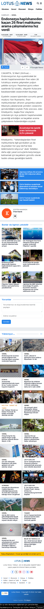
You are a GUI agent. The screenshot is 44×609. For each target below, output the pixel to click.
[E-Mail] (15, 216)
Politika (39, 9)
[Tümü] (41, 334)
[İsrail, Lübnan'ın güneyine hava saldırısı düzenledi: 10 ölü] (33, 345)
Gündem (5, 9)
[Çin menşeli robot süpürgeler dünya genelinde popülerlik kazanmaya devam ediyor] (33, 396)
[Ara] (38, 3)
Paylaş (6, 67)
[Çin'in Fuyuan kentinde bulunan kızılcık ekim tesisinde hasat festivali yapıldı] (33, 504)
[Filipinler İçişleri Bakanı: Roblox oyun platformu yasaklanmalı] (11, 277)
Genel (13, 9)
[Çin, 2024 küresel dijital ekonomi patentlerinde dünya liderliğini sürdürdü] (33, 530)
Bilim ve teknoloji (32, 539)
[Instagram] (24, 572)
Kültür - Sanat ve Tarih (11, 580)
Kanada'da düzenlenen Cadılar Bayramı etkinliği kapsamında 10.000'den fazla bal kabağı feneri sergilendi (11, 491)
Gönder (6, 322)
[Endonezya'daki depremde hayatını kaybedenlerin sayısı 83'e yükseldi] (11, 255)
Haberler (5, 15)
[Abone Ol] (36, 67)
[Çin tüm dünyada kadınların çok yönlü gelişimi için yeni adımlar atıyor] (11, 451)
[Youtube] (31, 572)
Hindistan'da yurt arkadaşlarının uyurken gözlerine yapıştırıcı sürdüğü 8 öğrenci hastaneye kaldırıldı (10, 544)
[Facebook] (12, 572)
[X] (16, 572)
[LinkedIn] (27, 572)
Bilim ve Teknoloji (9, 583)
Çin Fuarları (29, 460)
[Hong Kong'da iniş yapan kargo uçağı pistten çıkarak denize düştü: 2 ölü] (11, 425)
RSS (5, 593)
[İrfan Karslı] (7, 213)
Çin (29, 583)
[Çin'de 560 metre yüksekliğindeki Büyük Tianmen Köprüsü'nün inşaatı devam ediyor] (11, 504)
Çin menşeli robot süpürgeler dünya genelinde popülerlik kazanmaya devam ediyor (31, 411)
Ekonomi (22, 9)
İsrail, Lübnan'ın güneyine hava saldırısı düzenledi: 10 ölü (32, 357)
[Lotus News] (16, 3)
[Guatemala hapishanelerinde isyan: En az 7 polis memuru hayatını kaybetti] (11, 371)
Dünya (30, 9)
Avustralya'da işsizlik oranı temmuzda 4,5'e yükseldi (31, 264)
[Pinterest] (20, 572)
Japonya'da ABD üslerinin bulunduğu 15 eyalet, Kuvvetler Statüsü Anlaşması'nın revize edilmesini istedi (32, 288)
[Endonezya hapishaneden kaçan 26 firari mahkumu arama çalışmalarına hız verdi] (22, 52)
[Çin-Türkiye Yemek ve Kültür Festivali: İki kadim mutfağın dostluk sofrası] (11, 396)
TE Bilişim (27, 600)
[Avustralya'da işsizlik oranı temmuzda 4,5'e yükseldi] (32, 255)
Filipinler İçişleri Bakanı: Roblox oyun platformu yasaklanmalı (10, 286)
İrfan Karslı (17, 212)
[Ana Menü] (41, 3)
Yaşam (27, 513)
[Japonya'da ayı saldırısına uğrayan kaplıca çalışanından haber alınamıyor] (33, 425)
